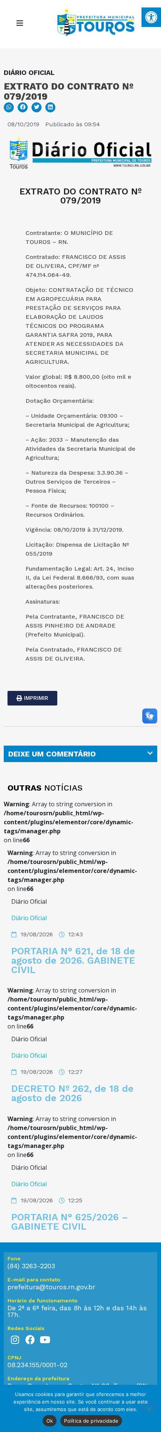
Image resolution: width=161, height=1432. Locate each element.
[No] (149, 1408)
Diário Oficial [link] (29, 918)
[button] (9, 107)
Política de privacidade (91, 1421)
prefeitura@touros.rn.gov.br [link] (51, 1287)
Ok (49, 1421)
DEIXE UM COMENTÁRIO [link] (52, 753)
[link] (151, 17)
